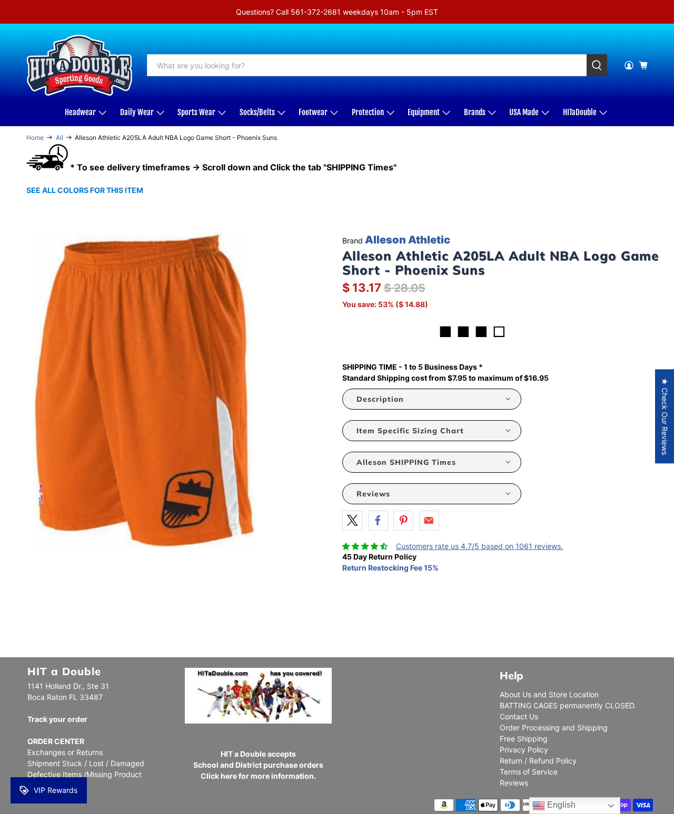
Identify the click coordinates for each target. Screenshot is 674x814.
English (560, 804)
